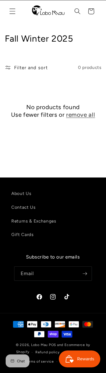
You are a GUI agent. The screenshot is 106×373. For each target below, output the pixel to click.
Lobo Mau (39, 345)
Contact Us (23, 207)
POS (52, 345)
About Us (21, 193)
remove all (80, 114)
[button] (12, 11)
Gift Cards (22, 234)
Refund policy (47, 352)
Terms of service (39, 361)
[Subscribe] (85, 273)
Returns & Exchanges (33, 221)
